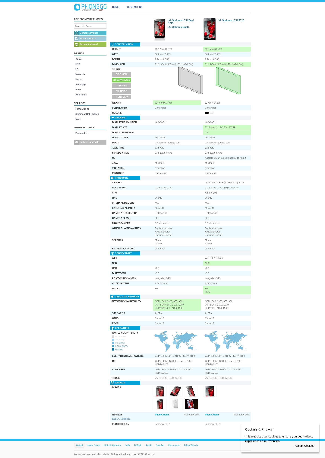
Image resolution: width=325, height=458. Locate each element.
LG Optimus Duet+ (178, 27)
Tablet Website (191, 445)
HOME (115, 7)
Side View (121, 74)
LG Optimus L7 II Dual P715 (181, 22)
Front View (121, 97)
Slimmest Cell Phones (87, 114)
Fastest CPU (82, 109)
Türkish (137, 445)
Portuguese (174, 445)
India (127, 445)
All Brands (81, 94)
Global (79, 445)
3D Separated (121, 80)
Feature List (81, 133)
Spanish (160, 445)
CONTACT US (135, 7)
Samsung (80, 84)
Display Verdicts (121, 419)
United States (93, 445)
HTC (77, 64)
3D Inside (121, 91)
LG (76, 69)
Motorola (80, 74)
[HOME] (90, 7)
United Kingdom (112, 445)
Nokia (78, 79)
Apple (78, 59)
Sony (78, 89)
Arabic (149, 445)
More (78, 119)
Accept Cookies (304, 445)
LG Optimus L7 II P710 (231, 20)
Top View (121, 85)
